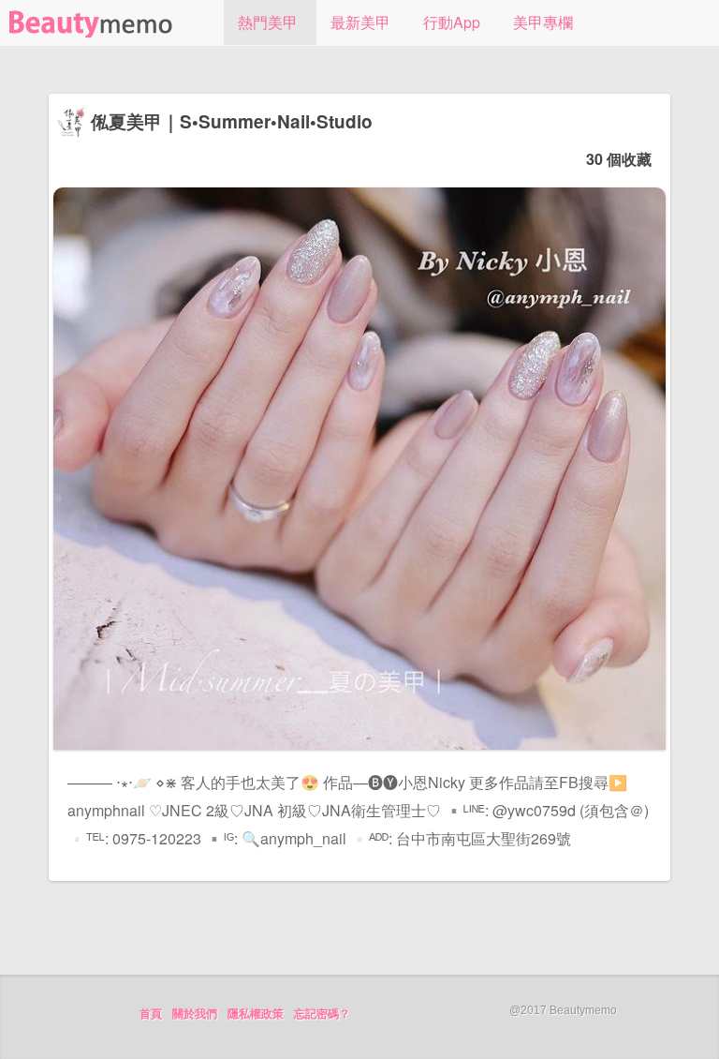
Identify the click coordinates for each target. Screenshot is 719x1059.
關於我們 (194, 1014)
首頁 (150, 1014)
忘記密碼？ (322, 1014)
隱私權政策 (255, 1014)
